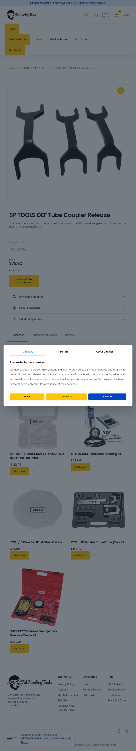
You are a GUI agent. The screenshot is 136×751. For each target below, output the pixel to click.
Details (64, 351)
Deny (27, 396)
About (105, 351)
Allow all (107, 396)
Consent (28, 351)
